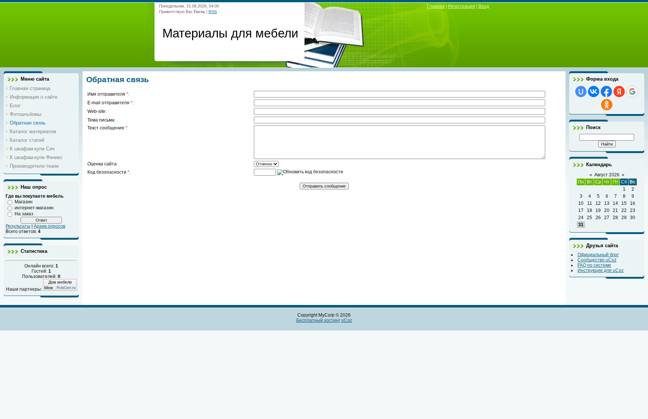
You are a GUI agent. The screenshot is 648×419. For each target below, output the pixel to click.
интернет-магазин (34, 207)
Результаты (18, 226)
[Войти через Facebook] (606, 91)
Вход (483, 6)
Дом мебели (60, 282)
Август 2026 (607, 174)
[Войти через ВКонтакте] (593, 91)
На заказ (24, 213)
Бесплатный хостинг (318, 320)
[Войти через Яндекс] (619, 91)
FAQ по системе (594, 265)
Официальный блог (598, 254)
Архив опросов (49, 226)
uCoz (346, 320)
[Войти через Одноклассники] (606, 104)
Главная (436, 6)
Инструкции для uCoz (601, 270)
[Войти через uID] (580, 91)
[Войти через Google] (632, 92)
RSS (212, 11)
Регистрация (461, 6)
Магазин (24, 201)
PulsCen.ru (66, 287)
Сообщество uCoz (597, 260)
